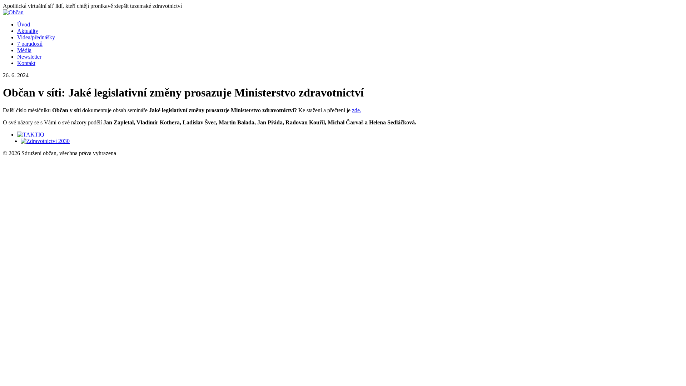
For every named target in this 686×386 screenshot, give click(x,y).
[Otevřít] (30, 135)
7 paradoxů (30, 44)
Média (24, 50)
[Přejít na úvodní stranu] (13, 12)
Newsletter (29, 57)
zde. (356, 110)
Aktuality (27, 31)
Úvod (23, 24)
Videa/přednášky (36, 37)
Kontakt (26, 63)
